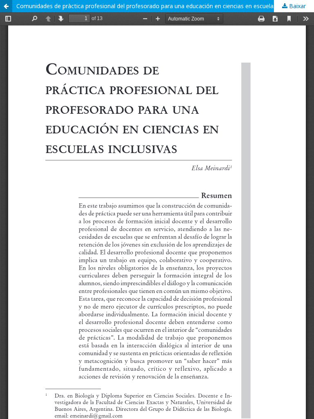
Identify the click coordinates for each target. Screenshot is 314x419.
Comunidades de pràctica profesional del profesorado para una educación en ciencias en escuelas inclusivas (159, 6)
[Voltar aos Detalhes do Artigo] (6, 6)
